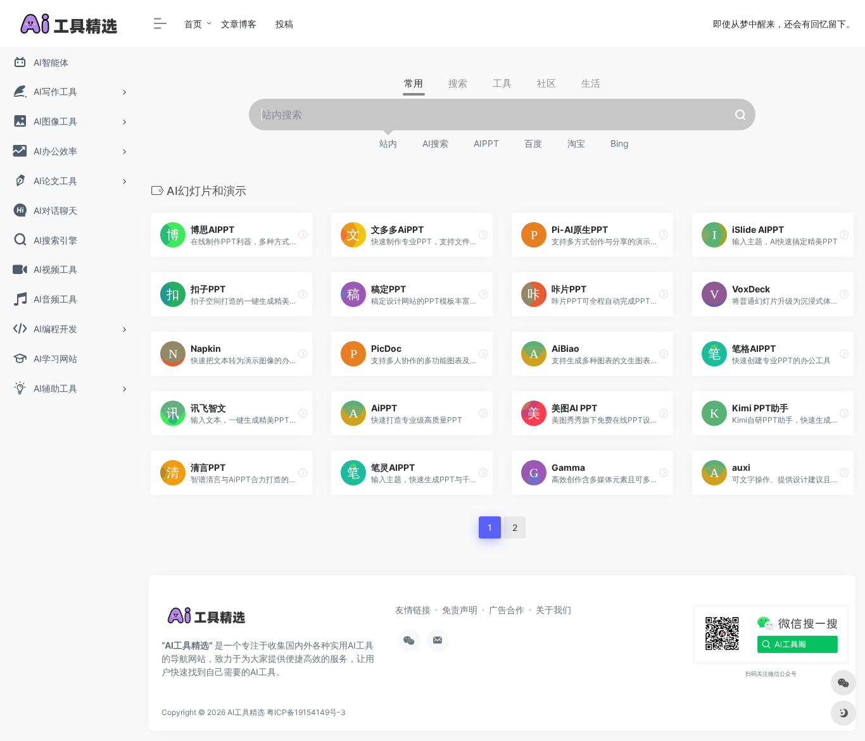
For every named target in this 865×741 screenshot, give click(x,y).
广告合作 (506, 609)
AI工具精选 (246, 712)
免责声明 (459, 609)
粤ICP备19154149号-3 (306, 712)
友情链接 (413, 609)
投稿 (284, 23)
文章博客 (238, 23)
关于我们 (553, 609)
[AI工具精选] (207, 620)
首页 (193, 23)
